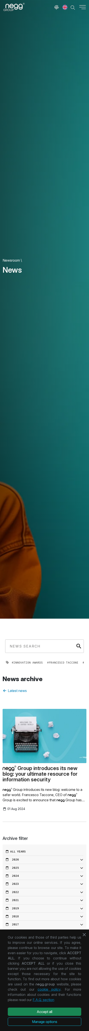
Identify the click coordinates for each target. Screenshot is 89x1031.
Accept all (44, 1012)
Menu (82, 7)
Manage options (44, 1022)
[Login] (56, 6)
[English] (64, 7)
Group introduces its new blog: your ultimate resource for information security (40, 774)
